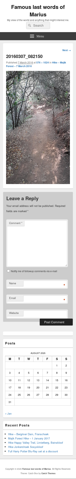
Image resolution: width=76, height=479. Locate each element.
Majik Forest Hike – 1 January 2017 (29, 438)
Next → (66, 50)
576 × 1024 (42, 62)
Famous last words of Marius (38, 10)
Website (14, 313)
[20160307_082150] (38, 182)
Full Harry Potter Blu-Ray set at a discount (33, 451)
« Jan (8, 413)
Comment (15, 223)
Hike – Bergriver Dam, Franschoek (28, 434)
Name (12, 283)
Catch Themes (48, 473)
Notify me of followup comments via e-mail (34, 271)
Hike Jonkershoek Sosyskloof (25, 447)
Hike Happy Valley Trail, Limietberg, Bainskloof (35, 442)
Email (12, 298)
